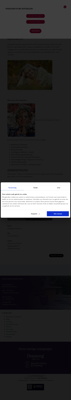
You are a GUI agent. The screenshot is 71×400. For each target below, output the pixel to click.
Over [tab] (58, 187)
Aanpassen (34, 214)
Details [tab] (35, 187)
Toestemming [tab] (12, 187)
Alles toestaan (58, 214)
